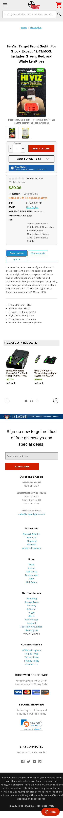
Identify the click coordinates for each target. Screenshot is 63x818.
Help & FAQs (31, 653)
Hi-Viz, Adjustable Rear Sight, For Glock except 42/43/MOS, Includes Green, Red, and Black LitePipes (16, 375)
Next (55, 400)
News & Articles (31, 534)
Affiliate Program (31, 548)
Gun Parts (31, 571)
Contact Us (31, 664)
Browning (31, 598)
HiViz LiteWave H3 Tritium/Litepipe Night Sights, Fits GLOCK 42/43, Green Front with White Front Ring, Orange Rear (45, 377)
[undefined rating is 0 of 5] (17, 178)
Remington (32, 630)
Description (17, 253)
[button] (31, 724)
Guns (31, 564)
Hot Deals (31, 582)
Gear (31, 578)
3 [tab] (37, 401)
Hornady (31, 605)
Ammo (31, 568)
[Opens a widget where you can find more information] (50, 812)
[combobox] (29, 14)
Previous (7, 400)
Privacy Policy (31, 660)
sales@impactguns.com (31, 514)
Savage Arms (32, 602)
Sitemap (31, 544)
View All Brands (31, 633)
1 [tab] (26, 401)
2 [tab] (31, 401)
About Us (31, 537)
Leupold (31, 623)
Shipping (31, 541)
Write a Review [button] (17, 182)
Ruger (31, 612)
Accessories (31, 575)
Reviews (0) (38, 253)
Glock (31, 616)
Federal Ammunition (31, 626)
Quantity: (17, 143)
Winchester (31, 619)
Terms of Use (31, 657)
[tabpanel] (18, 372)
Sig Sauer (31, 609)
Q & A (16, 259)
